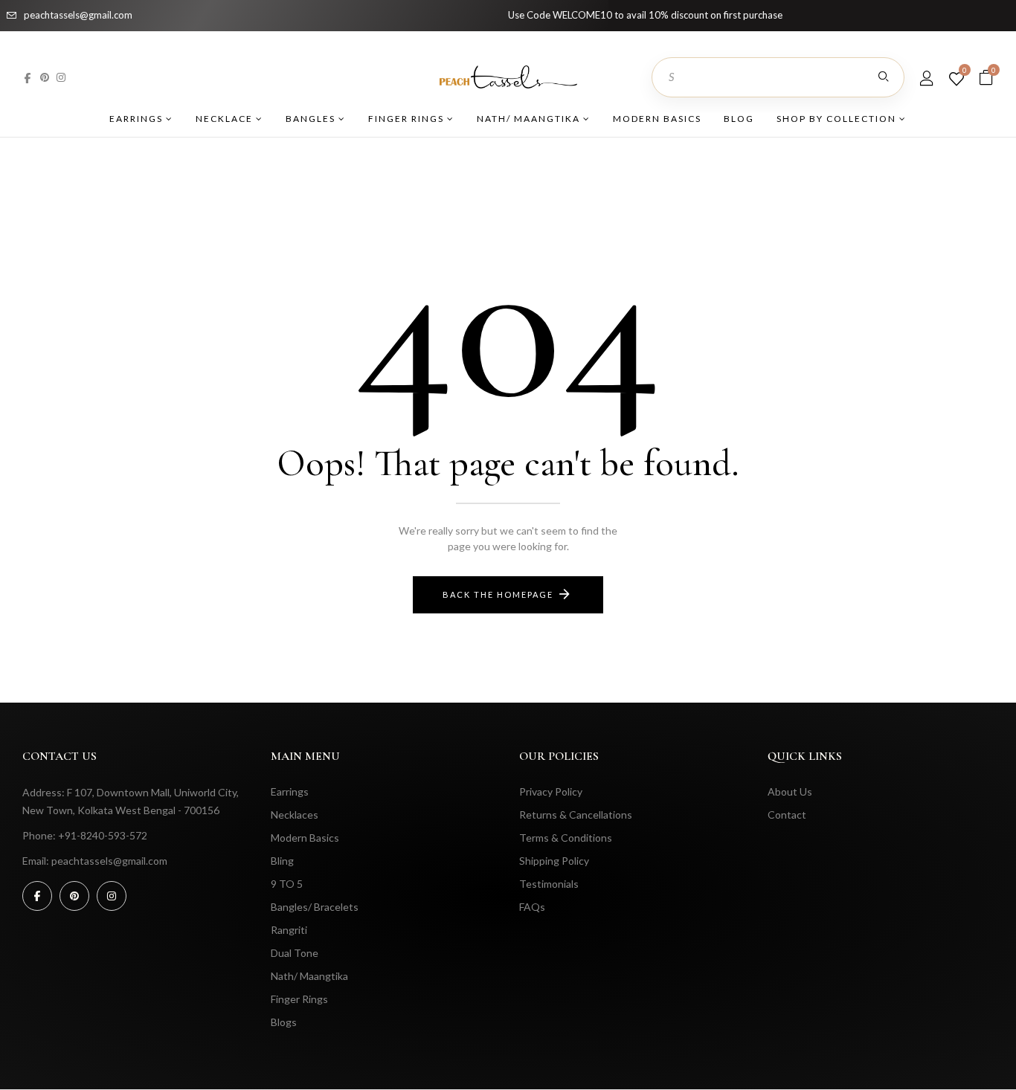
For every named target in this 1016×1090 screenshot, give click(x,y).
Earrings (137, 118)
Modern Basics (657, 118)
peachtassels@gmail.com (78, 15)
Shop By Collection (838, 118)
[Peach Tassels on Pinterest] (44, 77)
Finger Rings (407, 118)
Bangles (312, 118)
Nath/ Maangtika (530, 118)
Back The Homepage (498, 594)
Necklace (226, 118)
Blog (739, 118)
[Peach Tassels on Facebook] (27, 77)
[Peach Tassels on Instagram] (61, 77)
